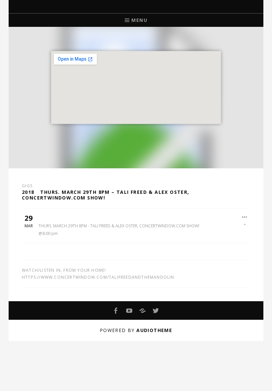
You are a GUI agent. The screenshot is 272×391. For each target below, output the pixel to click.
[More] (244, 220)
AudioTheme (154, 330)
